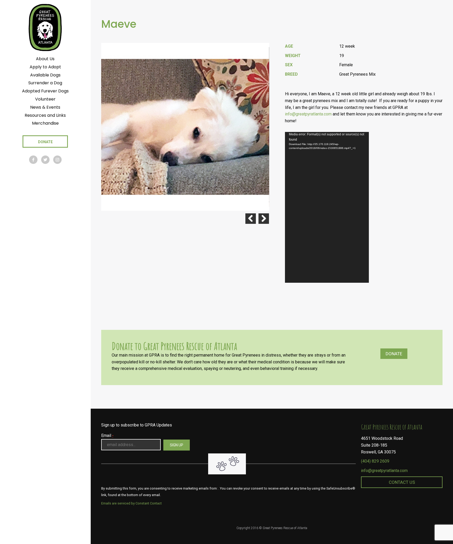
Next (263, 218)
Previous (250, 218)
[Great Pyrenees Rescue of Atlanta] (45, 27)
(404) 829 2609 (375, 461)
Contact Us (402, 482)
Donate (394, 353)
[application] (327, 207)
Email (107, 435)
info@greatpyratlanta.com (308, 114)
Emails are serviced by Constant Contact (131, 503)
